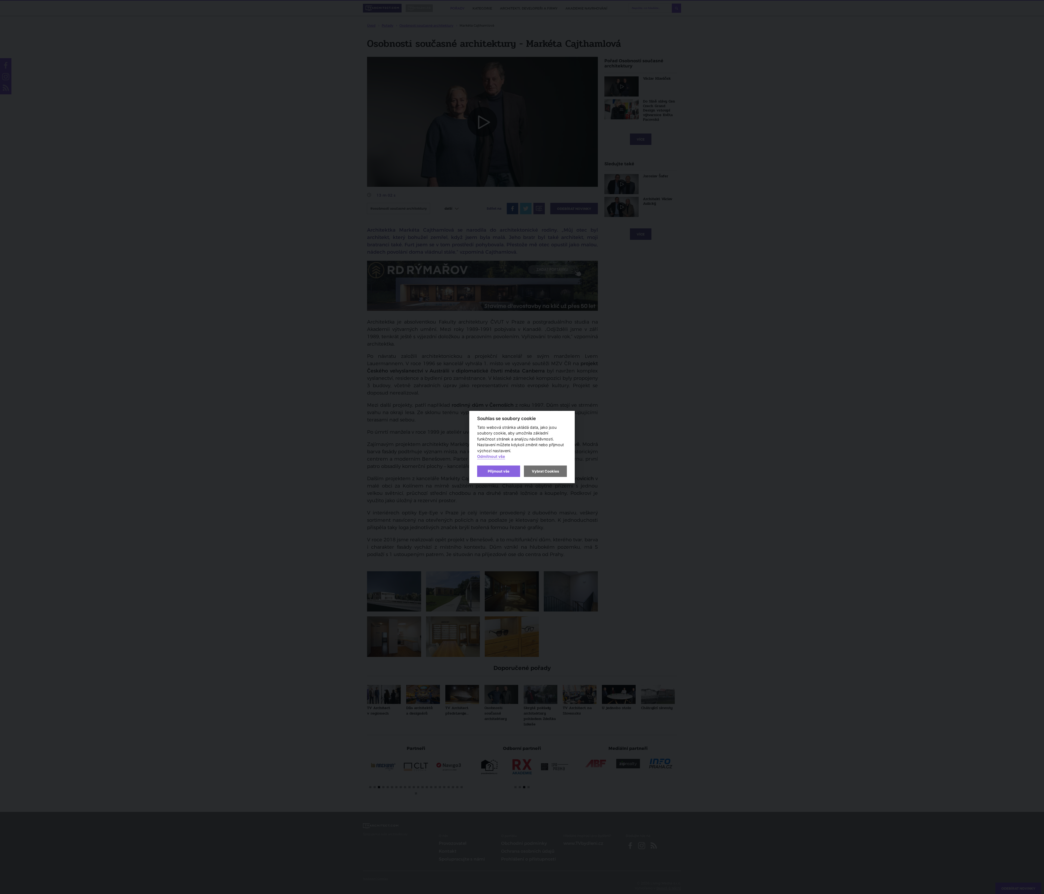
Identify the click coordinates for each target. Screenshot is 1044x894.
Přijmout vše (498, 471)
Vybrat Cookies (545, 471)
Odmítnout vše (491, 456)
